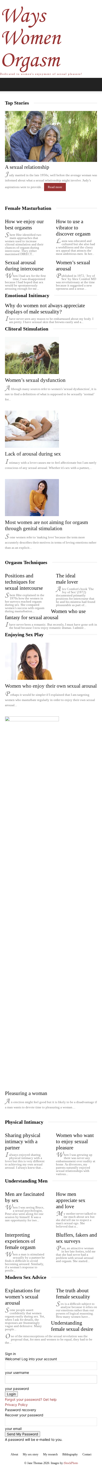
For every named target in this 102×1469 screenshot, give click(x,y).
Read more (55, 187)
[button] (8, 84)
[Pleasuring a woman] (51, 901)
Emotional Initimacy (27, 295)
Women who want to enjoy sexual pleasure (75, 1141)
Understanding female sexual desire (72, 1326)
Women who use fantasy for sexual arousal (45, 614)
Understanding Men (26, 1181)
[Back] (6, 1348)
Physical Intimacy (24, 1122)
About (14, 1454)
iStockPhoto (71, 1463)
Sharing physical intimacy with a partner (22, 1141)
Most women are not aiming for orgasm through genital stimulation (46, 525)
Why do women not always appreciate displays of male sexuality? (45, 309)
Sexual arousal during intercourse (24, 266)
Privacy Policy (16, 1405)
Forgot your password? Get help (31, 1399)
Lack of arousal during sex (33, 454)
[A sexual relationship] (51, 136)
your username (17, 1372)
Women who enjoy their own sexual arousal (51, 686)
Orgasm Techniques (26, 562)
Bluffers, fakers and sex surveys (76, 1238)
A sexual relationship (27, 167)
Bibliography (70, 1454)
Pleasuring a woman (26, 1093)
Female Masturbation (28, 208)
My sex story (30, 1454)
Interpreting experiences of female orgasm (20, 1241)
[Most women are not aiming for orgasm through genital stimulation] (51, 497)
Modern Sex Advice (25, 1277)
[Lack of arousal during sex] (51, 429)
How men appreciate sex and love (70, 1200)
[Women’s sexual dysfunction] (51, 355)
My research (50, 1454)
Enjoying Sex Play (24, 634)
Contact (86, 1454)
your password (17, 1388)
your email (13, 1428)
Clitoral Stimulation (26, 328)
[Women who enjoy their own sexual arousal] (51, 661)
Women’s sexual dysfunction (35, 380)
